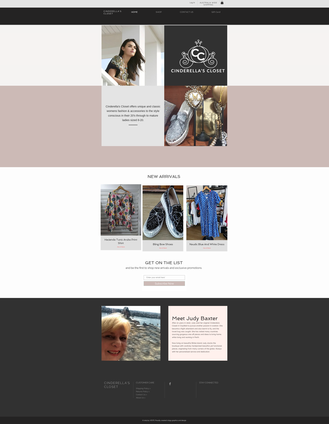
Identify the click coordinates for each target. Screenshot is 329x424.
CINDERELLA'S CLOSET (113, 12)
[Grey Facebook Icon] (170, 384)
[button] (222, 2)
